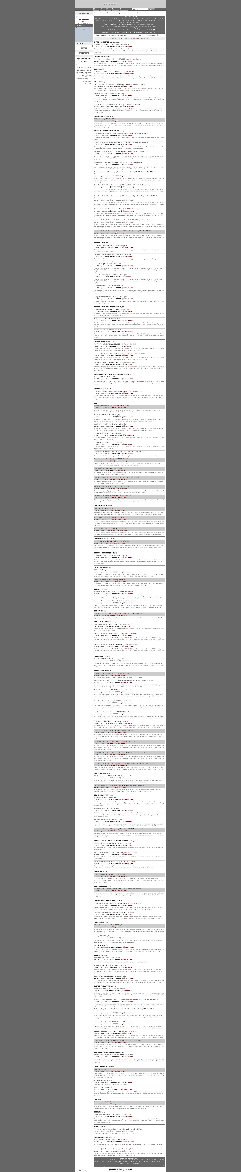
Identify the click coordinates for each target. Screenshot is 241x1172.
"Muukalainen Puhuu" (100, 819)
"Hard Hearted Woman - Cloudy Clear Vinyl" (107, 785)
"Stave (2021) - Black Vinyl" (102, 1040)
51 (157, 20)
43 (136, 20)
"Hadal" (96, 1087)
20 (144, 18)
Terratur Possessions (120, 555)
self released (130, 71)
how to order (105, 13)
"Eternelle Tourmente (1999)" (103, 730)
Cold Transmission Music (128, 344)
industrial (123, 24)
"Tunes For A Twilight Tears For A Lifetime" (107, 151)
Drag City (129, 405)
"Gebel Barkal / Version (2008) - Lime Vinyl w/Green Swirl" (112, 451)
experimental (150, 24)
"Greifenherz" (98, 965)
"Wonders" (97, 377)
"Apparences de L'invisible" (102, 673)
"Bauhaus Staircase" (100, 843)
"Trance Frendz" (99, 329)
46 (144, 20)
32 (105, 20)
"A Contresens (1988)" (101, 721)
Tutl (122, 925)
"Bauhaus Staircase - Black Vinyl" (104, 852)
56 (125, 22)
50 (154, 20)
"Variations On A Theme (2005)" (104, 486)
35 (113, 20)
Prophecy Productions (113, 958)
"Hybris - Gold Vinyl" (100, 579)
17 (137, 18)
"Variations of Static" (100, 245)
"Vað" (95, 945)
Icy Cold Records (120, 874)
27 (163, 18)
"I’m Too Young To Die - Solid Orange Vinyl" (107, 353)
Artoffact (110, 1102)
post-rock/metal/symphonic (132, 26)
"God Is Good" (98, 415)
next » (137, 22)
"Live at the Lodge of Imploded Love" (105, 142)
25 (157, 18)
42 (133, 20)
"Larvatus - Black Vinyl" (101, 1022)
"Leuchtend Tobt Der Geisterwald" (105, 84)
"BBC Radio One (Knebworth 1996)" (105, 59)
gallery (123, 1171)
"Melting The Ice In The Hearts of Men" (106, 1054)
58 (130, 22)
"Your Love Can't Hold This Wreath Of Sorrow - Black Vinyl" (112, 220)
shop (119, 1171)
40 (128, 20)
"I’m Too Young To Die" (101, 344)
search (146, 13)
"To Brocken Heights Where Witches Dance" (108, 1129)
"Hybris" (96, 570)
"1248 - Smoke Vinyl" (100, 528)
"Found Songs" (98, 286)
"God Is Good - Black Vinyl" (102, 424)
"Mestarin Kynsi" (99, 808)
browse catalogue (116, 13)
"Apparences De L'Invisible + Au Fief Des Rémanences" (111, 681)
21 (147, 18)
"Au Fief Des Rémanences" (102, 690)
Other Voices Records (123, 44)
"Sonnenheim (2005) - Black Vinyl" (104, 209)
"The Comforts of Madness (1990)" (105, 1140)
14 (130, 18)
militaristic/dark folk (133, 24)
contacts (129, 1171)
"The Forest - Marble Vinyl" (102, 71)
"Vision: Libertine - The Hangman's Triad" (107, 903)
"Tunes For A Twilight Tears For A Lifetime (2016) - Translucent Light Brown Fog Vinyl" (121, 196)
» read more (88, 83)
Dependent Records (123, 541)
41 (131, 20)
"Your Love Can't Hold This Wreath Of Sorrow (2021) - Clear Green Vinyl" (117, 231)
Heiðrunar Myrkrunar (141, 142)
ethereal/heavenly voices (148, 26)
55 (123, 22)
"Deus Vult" (97, 976)
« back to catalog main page (103, 1166)
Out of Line (137, 903)
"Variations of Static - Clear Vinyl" (104, 254)
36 (116, 20)
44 (139, 20)
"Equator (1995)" (99, 44)
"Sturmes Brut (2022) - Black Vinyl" (105, 104)
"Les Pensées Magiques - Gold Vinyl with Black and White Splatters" (115, 763)
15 (132, 18)
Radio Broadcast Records (133, 59)
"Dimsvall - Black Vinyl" (101, 591)
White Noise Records (125, 843)
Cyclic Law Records (135, 391)
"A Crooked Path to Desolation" (104, 888)
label (115, 1171)
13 (127, 18)
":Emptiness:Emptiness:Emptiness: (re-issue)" (108, 133)
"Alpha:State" (98, 541)
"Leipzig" (96, 936)
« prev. (100, 18)
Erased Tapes (122, 245)
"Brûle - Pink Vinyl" (100, 874)
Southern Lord (117, 468)
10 (120, 18)
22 (149, 18)
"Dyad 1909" (98, 264)
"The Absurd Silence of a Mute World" (106, 391)
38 (123, 20)
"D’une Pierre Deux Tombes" (102, 701)
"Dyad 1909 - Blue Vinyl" (101, 275)
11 (122, 18)
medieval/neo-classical (116, 26)
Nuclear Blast (115, 808)
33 (108, 20)
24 (155, 18)
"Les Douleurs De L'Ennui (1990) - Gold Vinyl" (108, 752)
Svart (114, 797)
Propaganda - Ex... (84, 21)
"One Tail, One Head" (100, 624)
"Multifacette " (98, 1114)
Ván (111, 508)
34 (111, 20)
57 (128, 22)
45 (141, 20)
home (111, 1171)
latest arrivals (128, 13)
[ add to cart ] (127, 46)
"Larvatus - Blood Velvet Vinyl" (103, 1031)
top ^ (162, 1166)
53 (162, 20)
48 (149, 20)
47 (147, 20)
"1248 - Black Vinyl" (100, 517)
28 (95, 20)
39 (126, 20)
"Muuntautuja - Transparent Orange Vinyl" (107, 829)
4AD (126, 1140)
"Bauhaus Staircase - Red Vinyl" (104, 861)
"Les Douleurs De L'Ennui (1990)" (104, 741)
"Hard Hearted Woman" (101, 776)
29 (98, 20)
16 (134, 18)
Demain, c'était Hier (84, 60)
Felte (116, 119)
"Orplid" (96, 958)
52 (160, 20)
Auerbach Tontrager (141, 133)
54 (120, 22)
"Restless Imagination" (101, 362)
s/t (95, 1069)
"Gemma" (97, 1102)
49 (152, 20)
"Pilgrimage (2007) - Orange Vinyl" (104, 477)
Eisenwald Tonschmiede (137, 84)
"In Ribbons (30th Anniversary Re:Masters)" (107, 1149)
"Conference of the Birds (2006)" (104, 405)
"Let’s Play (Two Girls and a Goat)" (104, 912)
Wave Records (126, 701)
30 (100, 20)
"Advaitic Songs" (99, 433)
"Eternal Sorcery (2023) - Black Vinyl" (106, 613)
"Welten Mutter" (98, 93)
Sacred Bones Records (128, 776)
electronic (143, 24)
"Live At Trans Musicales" (102, 925)
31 (103, 20)
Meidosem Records (126, 673)
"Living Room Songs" (100, 297)
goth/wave (105, 26)
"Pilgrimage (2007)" (100, 468)
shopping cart (81, 25)
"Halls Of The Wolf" (100, 988)
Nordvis (106, 1069)
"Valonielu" (97, 797)
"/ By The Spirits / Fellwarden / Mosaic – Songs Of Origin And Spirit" (115, 999)
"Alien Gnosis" (98, 659)
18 (139, 18)
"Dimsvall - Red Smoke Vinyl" (103, 601)
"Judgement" (98, 555)
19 (142, 18)
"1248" (96, 508)
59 (133, 22)
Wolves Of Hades (140, 613)
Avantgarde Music (120, 659)
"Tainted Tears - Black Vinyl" (102, 162)
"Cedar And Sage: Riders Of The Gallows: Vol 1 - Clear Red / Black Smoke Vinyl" (119, 1009)
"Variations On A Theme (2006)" (104, 495)
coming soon (138, 13)
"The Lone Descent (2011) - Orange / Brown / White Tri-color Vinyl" (115, 172)
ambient (117, 24)
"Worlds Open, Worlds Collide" (103, 633)
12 (125, 18)
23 (152, 18)
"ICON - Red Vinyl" (100, 119)
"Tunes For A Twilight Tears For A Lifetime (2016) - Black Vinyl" (113, 185)
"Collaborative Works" (101, 309)
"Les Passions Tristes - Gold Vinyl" (105, 712)
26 (160, 18)
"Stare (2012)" (98, 318)
